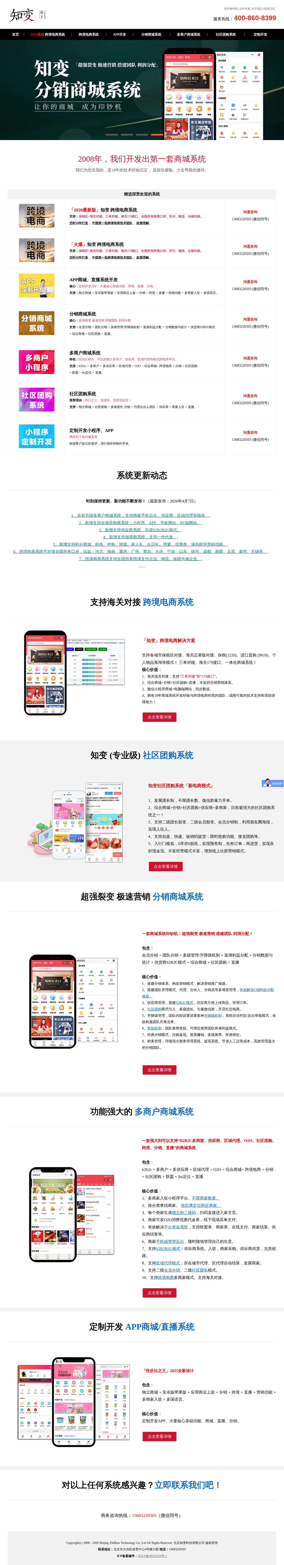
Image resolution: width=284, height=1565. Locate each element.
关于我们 (257, 8)
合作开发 (244, 8)
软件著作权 (231, 8)
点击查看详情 (160, 717)
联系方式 (269, 8)
